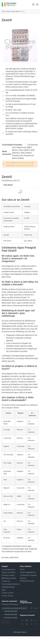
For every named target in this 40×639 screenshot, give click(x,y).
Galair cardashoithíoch (13, 11)
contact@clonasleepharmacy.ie (14, 608)
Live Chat (5, 621)
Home (3, 11)
